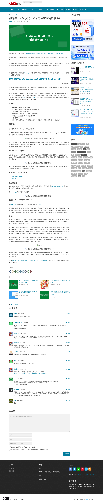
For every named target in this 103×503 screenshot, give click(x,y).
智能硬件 (83, 165)
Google (79, 149)
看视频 (90, 168)
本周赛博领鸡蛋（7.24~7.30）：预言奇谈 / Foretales (86, 79)
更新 (40, 204)
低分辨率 (15, 304)
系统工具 (89, 171)
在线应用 (74, 160)
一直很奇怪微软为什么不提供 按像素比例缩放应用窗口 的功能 (44, 53)
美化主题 (80, 173)
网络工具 (74, 173)
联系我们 (11, 470)
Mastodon (80, 474)
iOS (33, 9)
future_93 (27, 73)
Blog (81, 146)
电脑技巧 (84, 168)
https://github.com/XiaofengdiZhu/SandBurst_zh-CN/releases (30, 373)
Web (68, 9)
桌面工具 (90, 165)
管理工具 (78, 171)
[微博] (82, 469)
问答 (10, 21)
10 (29, 21)
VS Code (77, 154)
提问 (40, 475)
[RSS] (89, 469)
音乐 (83, 176)
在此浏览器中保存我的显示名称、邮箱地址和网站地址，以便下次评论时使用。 (31, 449)
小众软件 (11, 499)
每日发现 (74, 168)
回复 (68, 313)
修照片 (80, 157)
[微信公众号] (78, 469)
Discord (92, 474)
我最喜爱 (80, 163)
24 (59, 297)
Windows (51, 9)
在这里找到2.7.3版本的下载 (39, 260)
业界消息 (74, 157)
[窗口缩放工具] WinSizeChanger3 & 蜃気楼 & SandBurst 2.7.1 (35, 79)
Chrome (60, 9)
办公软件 (86, 157)
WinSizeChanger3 (17, 176)
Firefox (74, 149)
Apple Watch (81, 144)
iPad (88, 149)
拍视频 (77, 165)
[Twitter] (86, 469)
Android (25, 9)
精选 (75, 9)
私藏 (73, 171)
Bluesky (86, 474)
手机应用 (87, 163)
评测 (86, 173)
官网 (23, 97)
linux (79, 152)
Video (89, 152)
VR (72, 154)
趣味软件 (74, 176)
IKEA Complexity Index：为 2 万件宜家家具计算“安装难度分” (86, 89)
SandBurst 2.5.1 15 (57, 186)
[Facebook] (70, 469)
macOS (42, 9)
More (82, 9)
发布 (40, 468)
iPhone (74, 152)
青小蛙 (24, 21)
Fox (15, 192)
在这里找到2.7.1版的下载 (19, 260)
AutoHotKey (75, 146)
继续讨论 (11, 471)
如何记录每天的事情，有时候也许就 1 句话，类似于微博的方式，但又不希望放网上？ (60, 292)
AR (87, 144)
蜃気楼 (14, 178)
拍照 (73, 165)
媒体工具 (80, 160)
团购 (91, 157)
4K (12, 304)
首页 (13, 9)
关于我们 (11, 468)
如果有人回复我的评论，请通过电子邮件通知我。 (23, 447)
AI (18, 9)
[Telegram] (74, 469)
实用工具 (74, 163)
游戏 (79, 168)
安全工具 (87, 160)
